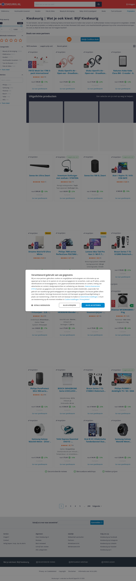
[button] (40, 305)
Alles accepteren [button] (93, 305)
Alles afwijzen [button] (69, 305)
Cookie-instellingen (72, 299)
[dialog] (68, 290)
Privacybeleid (84, 299)
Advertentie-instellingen (89, 297)
